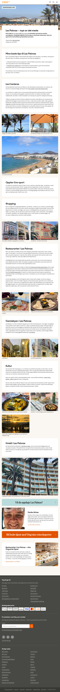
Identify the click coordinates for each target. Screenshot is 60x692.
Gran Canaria (24, 33)
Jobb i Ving (5, 591)
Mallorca (32, 656)
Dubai (32, 672)
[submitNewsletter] (31, 626)
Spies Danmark (29, 689)
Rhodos (32, 662)
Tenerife (32, 654)
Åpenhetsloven (34, 598)
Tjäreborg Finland (36, 689)
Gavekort (4, 664)
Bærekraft (4, 588)
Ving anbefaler (5, 669)
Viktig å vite (33, 591)
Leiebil (3, 667)
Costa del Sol (33, 675)
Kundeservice (34, 586)
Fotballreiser (5, 675)
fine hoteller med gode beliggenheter (38, 88)
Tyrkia (32, 659)
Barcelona (33, 680)
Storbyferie (5, 677)
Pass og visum (34, 593)
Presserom (5, 593)
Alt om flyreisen (6, 656)
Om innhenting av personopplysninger (12, 630)
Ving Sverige (22, 689)
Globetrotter (43, 689)
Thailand (32, 667)
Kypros (32, 664)
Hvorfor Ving (5, 596)
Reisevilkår (33, 588)
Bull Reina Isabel (25, 446)
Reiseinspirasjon (6, 672)
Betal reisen (5, 651)
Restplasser (5, 662)
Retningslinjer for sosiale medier (10, 598)
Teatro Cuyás (13, 379)
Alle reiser (4, 654)
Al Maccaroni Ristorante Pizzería (39, 267)
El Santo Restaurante (15, 272)
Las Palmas (16, 33)
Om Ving (4, 586)
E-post (3, 623)
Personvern (16, 689)
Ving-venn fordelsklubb (8, 682)
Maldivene (33, 669)
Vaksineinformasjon (35, 596)
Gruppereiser (5, 680)
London (32, 677)
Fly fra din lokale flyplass (8, 659)
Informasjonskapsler (9, 689)
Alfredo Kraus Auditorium (14, 65)
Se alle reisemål (34, 682)
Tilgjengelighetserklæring (37, 601)
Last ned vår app (6, 640)
